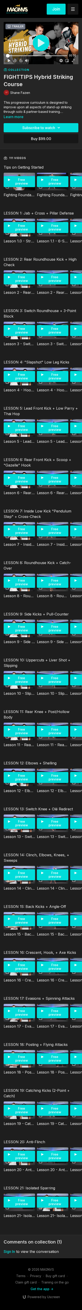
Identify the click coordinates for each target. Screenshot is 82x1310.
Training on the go (55, 1282)
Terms (21, 1276)
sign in (9, 1251)
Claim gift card (26, 1282)
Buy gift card (55, 1276)
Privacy (35, 1276)
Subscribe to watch (38, 127)
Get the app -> (42, 1289)
